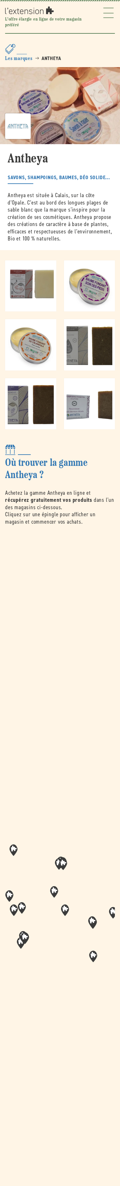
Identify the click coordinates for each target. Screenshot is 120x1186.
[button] (65, 910)
